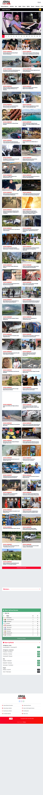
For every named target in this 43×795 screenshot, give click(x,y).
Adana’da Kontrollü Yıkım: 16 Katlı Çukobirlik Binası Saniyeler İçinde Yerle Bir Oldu (31, 407)
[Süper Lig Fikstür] (39, 642)
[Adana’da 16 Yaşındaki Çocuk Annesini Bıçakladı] (11, 362)
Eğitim (28, 6)
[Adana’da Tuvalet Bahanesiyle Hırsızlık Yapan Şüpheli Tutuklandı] (11, 344)
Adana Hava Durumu (27, 705)
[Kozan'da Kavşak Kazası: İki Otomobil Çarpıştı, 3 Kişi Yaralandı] (31, 537)
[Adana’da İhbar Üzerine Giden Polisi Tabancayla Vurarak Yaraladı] (31, 380)
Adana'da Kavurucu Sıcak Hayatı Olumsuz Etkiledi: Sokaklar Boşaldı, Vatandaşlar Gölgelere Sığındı (30, 212)
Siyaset (32, 6)
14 (37, 36)
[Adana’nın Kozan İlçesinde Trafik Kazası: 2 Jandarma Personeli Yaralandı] (31, 327)
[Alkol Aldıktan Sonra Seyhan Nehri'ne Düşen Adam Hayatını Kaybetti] (11, 292)
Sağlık (19, 6)
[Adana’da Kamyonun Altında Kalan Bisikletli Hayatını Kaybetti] (31, 150)
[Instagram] (21, 701)
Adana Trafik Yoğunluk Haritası (28, 708)
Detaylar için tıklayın (21, 638)
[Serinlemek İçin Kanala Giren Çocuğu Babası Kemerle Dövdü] (11, 380)
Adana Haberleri (4, 6)
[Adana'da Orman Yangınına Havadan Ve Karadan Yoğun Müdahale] (31, 167)
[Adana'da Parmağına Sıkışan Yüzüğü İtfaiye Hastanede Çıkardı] (31, 275)
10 (26, 36)
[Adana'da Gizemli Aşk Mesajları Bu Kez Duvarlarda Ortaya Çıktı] (11, 275)
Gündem (12, 6)
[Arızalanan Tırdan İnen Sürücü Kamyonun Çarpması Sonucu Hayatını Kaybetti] (11, 61)
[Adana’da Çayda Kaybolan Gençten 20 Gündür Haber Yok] (11, 450)
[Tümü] (39, 589)
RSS (11, 718)
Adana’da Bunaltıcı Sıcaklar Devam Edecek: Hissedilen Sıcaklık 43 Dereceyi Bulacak (31, 124)
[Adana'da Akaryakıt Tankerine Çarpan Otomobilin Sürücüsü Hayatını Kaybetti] (31, 433)
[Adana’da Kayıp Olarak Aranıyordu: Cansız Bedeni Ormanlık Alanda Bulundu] (11, 133)
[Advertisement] (21, 579)
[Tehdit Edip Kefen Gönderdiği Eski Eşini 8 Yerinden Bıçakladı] (31, 61)
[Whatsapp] (23, 701)
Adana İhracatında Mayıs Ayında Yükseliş (11, 528)
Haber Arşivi (25, 713)
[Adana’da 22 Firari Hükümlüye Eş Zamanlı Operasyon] (31, 309)
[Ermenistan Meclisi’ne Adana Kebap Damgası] (11, 114)
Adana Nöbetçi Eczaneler (8, 705)
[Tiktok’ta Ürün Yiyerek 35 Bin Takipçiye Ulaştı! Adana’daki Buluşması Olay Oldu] (31, 44)
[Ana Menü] (39, 2)
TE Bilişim (24, 722)
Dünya (23, 6)
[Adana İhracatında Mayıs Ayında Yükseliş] (11, 520)
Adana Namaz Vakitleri (8, 708)
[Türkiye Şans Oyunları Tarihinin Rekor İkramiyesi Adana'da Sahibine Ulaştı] (31, 502)
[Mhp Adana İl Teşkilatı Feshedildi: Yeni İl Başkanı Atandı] (11, 502)
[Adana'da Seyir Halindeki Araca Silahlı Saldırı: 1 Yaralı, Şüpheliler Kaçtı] (31, 97)
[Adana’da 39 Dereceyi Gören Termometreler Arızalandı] (31, 450)
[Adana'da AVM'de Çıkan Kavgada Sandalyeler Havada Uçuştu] (11, 485)
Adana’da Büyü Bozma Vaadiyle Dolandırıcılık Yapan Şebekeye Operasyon (29, 354)
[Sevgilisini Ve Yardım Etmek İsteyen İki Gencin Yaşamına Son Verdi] (11, 150)
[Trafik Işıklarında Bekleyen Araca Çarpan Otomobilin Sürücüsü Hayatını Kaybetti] (31, 185)
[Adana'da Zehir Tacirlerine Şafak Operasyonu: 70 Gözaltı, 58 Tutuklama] (11, 239)
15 (39, 36)
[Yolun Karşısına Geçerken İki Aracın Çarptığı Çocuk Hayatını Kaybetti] (11, 468)
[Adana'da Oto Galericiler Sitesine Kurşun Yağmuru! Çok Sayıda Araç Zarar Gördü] (31, 416)
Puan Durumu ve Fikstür (7, 710)
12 (31, 36)
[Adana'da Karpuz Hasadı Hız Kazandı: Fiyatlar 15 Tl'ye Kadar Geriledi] (11, 554)
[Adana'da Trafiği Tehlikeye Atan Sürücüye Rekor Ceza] (11, 167)
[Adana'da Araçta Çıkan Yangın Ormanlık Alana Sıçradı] (31, 362)
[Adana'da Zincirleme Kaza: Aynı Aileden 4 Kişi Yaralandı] (11, 221)
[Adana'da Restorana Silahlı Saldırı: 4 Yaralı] (31, 133)
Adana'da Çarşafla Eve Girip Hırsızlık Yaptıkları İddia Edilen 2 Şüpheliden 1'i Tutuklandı (11, 212)
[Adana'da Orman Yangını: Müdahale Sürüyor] (11, 257)
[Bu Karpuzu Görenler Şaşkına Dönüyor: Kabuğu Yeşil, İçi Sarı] (11, 433)
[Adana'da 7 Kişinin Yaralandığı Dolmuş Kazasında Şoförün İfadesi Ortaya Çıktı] (31, 485)
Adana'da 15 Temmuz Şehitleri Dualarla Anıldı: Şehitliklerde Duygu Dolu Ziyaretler (31, 248)
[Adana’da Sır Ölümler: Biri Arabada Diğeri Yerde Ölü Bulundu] (31, 79)
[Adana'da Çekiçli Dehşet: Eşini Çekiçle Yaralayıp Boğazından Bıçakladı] (31, 257)
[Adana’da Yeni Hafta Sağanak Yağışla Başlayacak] (11, 309)
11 (29, 36)
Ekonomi (37, 6)
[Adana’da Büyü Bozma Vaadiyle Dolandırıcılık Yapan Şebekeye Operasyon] (31, 344)
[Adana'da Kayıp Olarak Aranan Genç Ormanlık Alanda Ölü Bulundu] (11, 185)
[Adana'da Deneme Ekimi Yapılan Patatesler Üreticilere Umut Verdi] (31, 520)
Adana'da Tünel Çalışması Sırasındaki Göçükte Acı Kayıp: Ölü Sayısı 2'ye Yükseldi (11, 88)
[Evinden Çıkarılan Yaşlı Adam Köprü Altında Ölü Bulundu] (11, 44)
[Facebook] (19, 701)
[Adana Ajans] (6, 2)
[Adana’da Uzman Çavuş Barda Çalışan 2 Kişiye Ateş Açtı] (31, 468)
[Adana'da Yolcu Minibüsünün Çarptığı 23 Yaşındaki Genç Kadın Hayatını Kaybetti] (31, 292)
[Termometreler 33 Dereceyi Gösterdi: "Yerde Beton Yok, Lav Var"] (11, 537)
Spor (16, 6)
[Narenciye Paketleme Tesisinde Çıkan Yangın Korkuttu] (11, 327)
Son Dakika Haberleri (7, 713)
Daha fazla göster (21, 567)
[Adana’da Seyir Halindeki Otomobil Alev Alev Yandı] (11, 416)
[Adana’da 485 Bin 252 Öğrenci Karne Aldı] (11, 397)
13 (34, 36)
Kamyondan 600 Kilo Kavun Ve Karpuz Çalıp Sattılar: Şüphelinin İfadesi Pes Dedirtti (31, 230)
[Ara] (38, 2)
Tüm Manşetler (26, 710)
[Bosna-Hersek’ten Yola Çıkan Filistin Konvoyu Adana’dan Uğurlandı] (11, 97)
